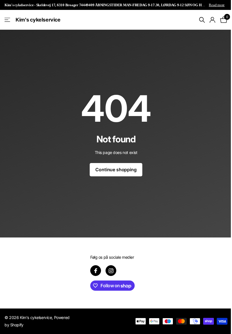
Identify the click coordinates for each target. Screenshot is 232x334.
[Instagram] (111, 270)
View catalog (8, 20)
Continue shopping (115, 169)
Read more (217, 5)
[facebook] (95, 270)
